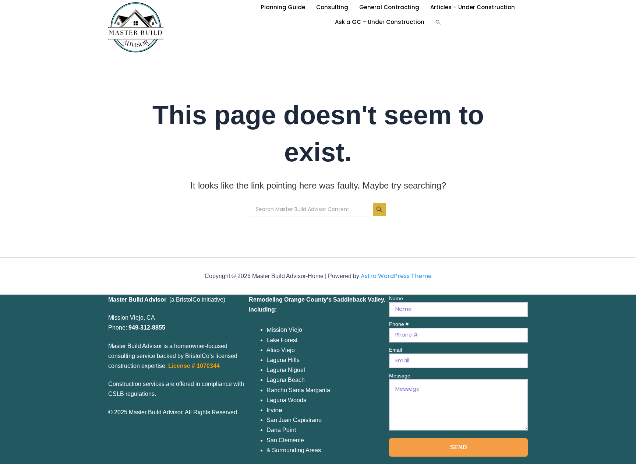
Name (396, 298)
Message (399, 376)
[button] (438, 22)
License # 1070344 (194, 366)
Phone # (399, 324)
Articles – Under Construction (472, 7)
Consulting (332, 7)
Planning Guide (283, 7)
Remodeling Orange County (288, 299)
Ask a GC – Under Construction (379, 22)
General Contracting (389, 7)
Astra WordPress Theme (396, 276)
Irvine (274, 410)
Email (396, 350)
